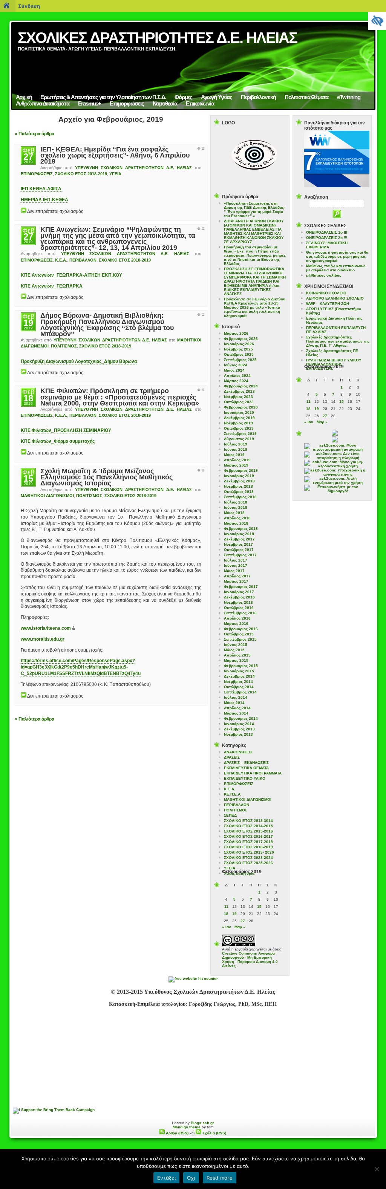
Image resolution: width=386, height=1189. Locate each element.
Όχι (191, 1178)
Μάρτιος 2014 (236, 713)
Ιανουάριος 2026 (239, 344)
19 (234, 914)
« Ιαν (226, 927)
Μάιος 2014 (234, 703)
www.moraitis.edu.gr (42, 639)
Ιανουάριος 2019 (239, 476)
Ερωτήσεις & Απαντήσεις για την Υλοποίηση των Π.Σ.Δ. (103, 97)
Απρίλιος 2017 (237, 576)
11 (226, 906)
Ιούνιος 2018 (235, 507)
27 (242, 921)
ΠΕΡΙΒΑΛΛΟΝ (82, 260)
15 (259, 906)
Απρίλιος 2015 (237, 655)
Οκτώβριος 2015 (239, 634)
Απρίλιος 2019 (237, 460)
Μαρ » (239, 927)
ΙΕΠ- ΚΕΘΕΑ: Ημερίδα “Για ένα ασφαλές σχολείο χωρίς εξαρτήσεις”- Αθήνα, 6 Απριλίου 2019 (115, 155)
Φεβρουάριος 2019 (241, 470)
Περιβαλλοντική (258, 97)
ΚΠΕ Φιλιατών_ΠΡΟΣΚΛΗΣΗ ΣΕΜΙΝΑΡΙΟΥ (66, 430)
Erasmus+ (89, 103)
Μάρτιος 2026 (236, 333)
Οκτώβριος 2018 (239, 492)
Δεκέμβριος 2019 (239, 418)
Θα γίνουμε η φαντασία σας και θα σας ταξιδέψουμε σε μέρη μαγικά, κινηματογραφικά (337, 256)
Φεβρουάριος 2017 (241, 587)
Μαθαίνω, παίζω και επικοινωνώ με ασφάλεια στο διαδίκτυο (335, 268)
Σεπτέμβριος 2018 (240, 497)
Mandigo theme (187, 1127)
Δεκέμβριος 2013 (239, 729)
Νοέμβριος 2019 (238, 423)
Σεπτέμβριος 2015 (240, 639)
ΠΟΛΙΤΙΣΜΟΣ (64, 346)
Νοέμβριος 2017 (238, 544)
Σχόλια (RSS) (213, 1133)
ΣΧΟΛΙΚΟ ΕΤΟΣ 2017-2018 (248, 842)
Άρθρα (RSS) (176, 1133)
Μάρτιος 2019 (236, 465)
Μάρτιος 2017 (236, 581)
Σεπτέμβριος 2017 (240, 555)
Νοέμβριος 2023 (238, 397)
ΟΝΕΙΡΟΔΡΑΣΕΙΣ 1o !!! (326, 232)
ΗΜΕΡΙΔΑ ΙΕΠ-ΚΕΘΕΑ (44, 199)
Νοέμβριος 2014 (238, 681)
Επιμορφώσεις (127, 103)
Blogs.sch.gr (202, 1123)
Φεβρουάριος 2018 (241, 528)
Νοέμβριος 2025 (238, 349)
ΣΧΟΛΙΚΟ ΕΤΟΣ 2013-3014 (248, 821)
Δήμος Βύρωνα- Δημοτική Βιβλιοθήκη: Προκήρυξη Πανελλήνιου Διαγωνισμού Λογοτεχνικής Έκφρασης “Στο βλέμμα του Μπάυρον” (107, 325)
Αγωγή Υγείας (216, 97)
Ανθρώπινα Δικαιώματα (42, 103)
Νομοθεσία (165, 103)
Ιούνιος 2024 (235, 365)
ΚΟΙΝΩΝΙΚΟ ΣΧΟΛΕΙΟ (326, 293)
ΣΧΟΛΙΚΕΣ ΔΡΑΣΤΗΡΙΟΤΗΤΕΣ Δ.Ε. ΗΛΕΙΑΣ (157, 37)
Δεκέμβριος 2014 (239, 676)
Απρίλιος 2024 (237, 375)
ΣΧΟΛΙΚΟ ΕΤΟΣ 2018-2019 (81, 173)
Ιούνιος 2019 (235, 449)
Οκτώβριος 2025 (239, 354)
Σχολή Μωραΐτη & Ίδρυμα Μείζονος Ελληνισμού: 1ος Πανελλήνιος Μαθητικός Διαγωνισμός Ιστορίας (106, 477)
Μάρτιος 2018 (236, 523)
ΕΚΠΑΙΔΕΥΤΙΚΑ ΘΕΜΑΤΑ (246, 768)
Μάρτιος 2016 (236, 623)
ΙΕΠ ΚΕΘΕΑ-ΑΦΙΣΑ (41, 188)
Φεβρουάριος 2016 (241, 629)
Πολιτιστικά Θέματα (306, 97)
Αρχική (24, 97)
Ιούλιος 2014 (235, 697)
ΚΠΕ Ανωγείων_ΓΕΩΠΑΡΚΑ (52, 286)
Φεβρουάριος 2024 (241, 386)
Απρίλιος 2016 (237, 618)
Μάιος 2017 (234, 571)
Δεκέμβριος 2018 (239, 481)
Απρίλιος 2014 (237, 708)
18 (226, 914)
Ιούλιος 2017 (235, 560)
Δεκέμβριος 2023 (239, 391)
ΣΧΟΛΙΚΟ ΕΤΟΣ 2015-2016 (248, 831)
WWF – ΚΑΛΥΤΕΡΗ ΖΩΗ (327, 303)
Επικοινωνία (200, 103)
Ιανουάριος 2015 (239, 671)
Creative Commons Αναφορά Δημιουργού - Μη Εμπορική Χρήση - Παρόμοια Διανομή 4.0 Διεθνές (250, 959)
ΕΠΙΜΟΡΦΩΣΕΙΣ (37, 173)
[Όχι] (376, 1169)
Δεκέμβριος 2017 (239, 539)
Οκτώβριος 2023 (239, 402)
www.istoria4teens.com (46, 628)
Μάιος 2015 (234, 650)
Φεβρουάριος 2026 (241, 339)
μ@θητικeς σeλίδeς (323, 275)
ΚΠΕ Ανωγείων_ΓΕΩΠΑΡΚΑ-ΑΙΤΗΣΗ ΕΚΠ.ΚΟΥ (71, 275)
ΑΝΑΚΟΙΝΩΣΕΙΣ (238, 752)
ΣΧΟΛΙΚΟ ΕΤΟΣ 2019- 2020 (249, 852)
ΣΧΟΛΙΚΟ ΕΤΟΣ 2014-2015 (248, 826)
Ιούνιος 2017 (235, 565)
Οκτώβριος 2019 (239, 428)
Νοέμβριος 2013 (238, 734)
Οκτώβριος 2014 (239, 687)
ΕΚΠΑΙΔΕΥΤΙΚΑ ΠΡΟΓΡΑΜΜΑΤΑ (253, 773)
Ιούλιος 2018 (235, 502)
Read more (220, 1178)
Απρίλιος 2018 (237, 518)
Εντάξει (166, 1178)
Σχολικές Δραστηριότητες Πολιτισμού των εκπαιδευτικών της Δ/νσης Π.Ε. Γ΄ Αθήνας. (337, 341)
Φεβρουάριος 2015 (241, 666)
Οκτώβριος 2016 (239, 608)
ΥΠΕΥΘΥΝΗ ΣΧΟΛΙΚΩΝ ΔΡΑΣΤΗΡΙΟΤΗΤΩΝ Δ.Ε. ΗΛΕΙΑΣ (133, 167)
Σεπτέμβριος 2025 (240, 360)
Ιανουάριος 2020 (239, 412)
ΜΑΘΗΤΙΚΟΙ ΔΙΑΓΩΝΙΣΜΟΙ (47, 495)
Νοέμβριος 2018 (238, 486)
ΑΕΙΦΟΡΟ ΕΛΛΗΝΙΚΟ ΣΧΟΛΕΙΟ (335, 298)
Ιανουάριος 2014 (239, 724)
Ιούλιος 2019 (235, 444)
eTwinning (348, 97)
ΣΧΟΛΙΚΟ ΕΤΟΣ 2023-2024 (248, 857)
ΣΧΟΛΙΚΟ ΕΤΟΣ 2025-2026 (248, 863)
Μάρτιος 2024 (236, 381)
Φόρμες (183, 97)
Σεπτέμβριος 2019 (240, 434)
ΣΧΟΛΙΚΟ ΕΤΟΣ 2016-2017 (248, 836)
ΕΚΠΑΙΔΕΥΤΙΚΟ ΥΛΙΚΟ (244, 778)
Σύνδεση (29, 6)
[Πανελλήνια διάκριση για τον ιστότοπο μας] (336, 186)
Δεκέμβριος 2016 (239, 597)
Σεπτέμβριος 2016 (240, 613)
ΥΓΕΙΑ (115, 173)
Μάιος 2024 (234, 370)
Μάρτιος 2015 (236, 660)
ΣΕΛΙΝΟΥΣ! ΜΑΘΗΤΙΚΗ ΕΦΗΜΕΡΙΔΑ (327, 245)
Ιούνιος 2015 (235, 645)
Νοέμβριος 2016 (238, 602)
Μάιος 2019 (234, 455)
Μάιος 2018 (234, 513)
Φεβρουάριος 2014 (241, 718)
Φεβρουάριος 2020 (241, 407)
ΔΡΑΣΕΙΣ (232, 757)
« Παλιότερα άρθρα (34, 133)
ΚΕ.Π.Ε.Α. (233, 794)
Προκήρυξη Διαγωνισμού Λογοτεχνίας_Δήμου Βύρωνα (79, 361)
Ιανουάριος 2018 (239, 534)
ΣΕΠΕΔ (230, 815)
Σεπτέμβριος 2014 (240, 692)
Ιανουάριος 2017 (239, 592)
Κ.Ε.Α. (61, 260)
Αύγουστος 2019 (239, 439)
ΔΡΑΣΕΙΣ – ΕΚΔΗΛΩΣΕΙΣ (246, 763)
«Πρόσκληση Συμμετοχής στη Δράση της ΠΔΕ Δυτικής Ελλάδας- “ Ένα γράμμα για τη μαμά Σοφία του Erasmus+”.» (254, 209)
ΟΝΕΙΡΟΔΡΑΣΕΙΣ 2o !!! (326, 238)
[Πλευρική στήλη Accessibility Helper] (377, 21)
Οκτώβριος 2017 (239, 550)
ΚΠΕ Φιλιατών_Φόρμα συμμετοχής (58, 441)
